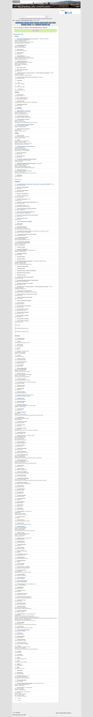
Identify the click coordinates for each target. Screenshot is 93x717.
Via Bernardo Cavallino (19, 564)
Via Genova (17, 348)
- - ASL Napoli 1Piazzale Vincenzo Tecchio (20, 89)
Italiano (78, 6)
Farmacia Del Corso (21, 435)
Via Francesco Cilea (19, 366)
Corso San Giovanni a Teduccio (21, 661)
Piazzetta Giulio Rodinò (20, 489)
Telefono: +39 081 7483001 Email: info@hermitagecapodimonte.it (22, 238)
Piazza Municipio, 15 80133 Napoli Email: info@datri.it (22, 418)
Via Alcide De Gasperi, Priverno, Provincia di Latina (30, 18)
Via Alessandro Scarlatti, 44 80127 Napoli (23, 117)
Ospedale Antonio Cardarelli (23, 241)
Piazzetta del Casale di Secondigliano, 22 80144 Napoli (26, 291)
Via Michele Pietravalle (21, 362)
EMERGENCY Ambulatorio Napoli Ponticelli (26, 163)
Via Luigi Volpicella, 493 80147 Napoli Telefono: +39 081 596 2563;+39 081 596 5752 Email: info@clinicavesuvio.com (24, 57)
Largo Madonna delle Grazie (22, 310)
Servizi (54, 22)
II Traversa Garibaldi (20, 681)
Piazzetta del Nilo (18, 652)
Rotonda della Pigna (19, 588)
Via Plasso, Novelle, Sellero (46, 18)
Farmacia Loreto (20, 538)
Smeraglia (19, 175)
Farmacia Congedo (21, 412)
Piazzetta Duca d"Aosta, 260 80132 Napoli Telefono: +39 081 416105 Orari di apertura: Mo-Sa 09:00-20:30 (23, 375)
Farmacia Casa (20, 398)
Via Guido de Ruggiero (19, 673)
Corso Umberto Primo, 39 (21, 555)
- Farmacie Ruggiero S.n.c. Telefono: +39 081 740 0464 (25, 584)
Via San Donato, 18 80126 (22, 630)
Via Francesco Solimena (20, 578)
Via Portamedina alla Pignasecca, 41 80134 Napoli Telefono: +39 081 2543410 (25, 250)
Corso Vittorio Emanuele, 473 (21, 442)
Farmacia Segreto (21, 613)
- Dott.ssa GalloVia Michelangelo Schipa (23, 539)
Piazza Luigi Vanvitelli (19, 345)
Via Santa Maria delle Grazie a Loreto (22, 342)
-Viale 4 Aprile (17, 325)
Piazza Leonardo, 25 (19, 493)
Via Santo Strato (20, 545)
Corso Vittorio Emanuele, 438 (21, 469)
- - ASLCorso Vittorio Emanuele (19, 83)
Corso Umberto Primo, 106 (21, 594)
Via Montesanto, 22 (20, 446)
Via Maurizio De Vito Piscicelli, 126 (21, 452)
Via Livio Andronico (19, 505)
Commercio (44, 24)
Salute (33, 24)
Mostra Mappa (35, 30)
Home (14, 6)
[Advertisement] (35, 12)
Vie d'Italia (18, 712)
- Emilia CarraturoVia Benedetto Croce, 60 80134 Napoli (24, 395)
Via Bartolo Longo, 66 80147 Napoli (22, 472)
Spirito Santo (20, 691)
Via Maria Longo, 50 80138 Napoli (26, 281)
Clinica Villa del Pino (21, 61)
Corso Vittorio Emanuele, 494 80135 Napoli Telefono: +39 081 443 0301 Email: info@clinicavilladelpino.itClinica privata (23, 63)
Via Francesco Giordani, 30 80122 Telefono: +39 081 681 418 (24, 125)
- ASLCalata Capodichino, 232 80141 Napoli (22, 206)
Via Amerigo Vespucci (19, 655)
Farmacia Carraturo (21, 394)
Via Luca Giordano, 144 (19, 339)
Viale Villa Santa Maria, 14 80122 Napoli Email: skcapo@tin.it (25, 160)
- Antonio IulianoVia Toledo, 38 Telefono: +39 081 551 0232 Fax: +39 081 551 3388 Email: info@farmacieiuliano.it (22, 694)
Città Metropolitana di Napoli (26, 20)
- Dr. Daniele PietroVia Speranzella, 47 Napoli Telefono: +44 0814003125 (22, 352)
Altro (49, 24)
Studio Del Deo (20, 110)
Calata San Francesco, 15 (20, 95)
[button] (66, 13)
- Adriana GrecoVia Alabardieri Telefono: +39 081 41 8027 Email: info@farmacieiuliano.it (23, 513)
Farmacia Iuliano (20, 511)
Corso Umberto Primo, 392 (20, 640)
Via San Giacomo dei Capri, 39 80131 (22, 520)
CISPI (18, 139)
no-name (19, 698)
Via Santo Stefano (20, 156)
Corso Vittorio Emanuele (20, 386)
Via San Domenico (19, 53)
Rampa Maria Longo (22, 321)
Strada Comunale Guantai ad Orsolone (22, 379)
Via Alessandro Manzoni (19, 303)
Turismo (31, 22)
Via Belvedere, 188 (20, 153)
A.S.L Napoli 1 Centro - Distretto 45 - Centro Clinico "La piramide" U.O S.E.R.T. (34, 184)
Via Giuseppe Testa (22, 188)
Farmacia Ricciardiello (22, 580)
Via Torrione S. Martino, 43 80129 (21, 643)
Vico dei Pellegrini (21, 254)
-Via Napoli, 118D (18, 179)
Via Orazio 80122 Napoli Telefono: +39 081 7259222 (20, 46)
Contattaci (47, 6)
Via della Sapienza (22, 316)
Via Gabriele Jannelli (20, 502)
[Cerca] (46, 16)
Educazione (23, 24)
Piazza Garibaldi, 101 (20, 637)
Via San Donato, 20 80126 (20, 399)
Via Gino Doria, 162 (19, 466)
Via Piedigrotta (20, 561)
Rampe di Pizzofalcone (21, 196)
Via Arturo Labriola (21, 105)
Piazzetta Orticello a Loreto (24, 284)
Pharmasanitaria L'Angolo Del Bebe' (24, 683)
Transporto (36, 22)
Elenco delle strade (19, 22)
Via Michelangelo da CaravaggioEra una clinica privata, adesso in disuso (23, 227)
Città (19, 6)
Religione (29, 24)
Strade (33, 6)
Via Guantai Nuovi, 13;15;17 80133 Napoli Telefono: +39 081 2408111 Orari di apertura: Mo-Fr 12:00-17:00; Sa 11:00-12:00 (25, 171)
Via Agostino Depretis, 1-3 (20, 433)
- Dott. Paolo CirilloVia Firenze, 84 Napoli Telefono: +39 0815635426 (23, 688)
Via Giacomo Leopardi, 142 (20, 604)
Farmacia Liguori (20, 526)
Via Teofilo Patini (20, 425)
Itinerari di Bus (40, 6)
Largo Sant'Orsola (19, 409)
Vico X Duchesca (20, 499)
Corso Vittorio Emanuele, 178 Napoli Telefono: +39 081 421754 (22, 136)
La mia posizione (26, 6)
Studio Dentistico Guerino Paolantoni (25, 124)
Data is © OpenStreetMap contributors (63, 712)
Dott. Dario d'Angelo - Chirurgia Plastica (25, 146)
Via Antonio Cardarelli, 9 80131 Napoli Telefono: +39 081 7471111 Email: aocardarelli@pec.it (22, 243)
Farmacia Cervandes (21, 404)
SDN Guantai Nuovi (21, 169)
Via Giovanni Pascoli (21, 449)
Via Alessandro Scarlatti (20, 402)
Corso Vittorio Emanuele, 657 (21, 658)
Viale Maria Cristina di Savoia (20, 50)
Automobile (26, 22)
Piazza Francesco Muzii (21, 422)
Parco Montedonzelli (19, 665)
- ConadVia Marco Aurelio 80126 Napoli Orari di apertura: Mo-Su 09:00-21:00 (22, 676)
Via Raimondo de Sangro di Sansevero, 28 (23, 597)
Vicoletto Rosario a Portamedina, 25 (22, 567)
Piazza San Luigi (20, 600)
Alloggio (46, 22)
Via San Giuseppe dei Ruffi (20, 359)
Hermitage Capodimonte (22, 237)
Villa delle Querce (21, 70)
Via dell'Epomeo (21, 219)
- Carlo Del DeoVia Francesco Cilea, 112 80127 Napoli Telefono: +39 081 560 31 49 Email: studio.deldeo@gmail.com (23, 112)
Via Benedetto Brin (18, 108)
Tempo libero (38, 24)
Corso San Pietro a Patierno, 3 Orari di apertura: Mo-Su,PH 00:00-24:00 (23, 607)
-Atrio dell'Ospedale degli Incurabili (21, 328)
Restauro (41, 22)
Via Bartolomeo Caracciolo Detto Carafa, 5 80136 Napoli (26, 102)
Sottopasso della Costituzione (21, 392)
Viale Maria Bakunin (19, 224)
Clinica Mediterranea (21, 45)
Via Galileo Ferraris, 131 (19, 668)
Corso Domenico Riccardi (20, 542)
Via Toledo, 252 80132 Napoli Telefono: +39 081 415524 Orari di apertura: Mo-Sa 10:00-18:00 (22, 370)
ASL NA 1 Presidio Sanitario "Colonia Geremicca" (27, 38)
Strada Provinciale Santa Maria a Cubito (23, 524)
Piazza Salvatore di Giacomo (20, 575)
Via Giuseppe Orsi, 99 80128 (21, 581)
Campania (18, 20)
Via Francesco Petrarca (19, 509)
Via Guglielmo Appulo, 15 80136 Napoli (22, 483)
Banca (50, 22)
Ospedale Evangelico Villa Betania (24, 261)
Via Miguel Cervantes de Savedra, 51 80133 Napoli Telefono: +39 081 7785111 (25, 405)
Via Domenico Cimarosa (19, 548)
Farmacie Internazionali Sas (23, 629)
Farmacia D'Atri (20, 417)
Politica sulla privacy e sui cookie (19, 714)
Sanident (19, 107)
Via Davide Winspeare (21, 191)
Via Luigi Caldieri (19, 389)
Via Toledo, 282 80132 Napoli (21, 98)
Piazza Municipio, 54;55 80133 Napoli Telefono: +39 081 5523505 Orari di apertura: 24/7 (22, 534)
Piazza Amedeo (20, 591)
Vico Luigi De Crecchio (23, 306)
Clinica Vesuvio (20, 55)
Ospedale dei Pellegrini (22, 249)
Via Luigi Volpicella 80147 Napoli (21, 558)
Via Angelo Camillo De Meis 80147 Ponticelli (23, 627)
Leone (18, 645)
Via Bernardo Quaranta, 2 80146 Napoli (24, 212)
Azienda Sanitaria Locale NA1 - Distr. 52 (25, 211)
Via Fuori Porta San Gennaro (20, 475)
